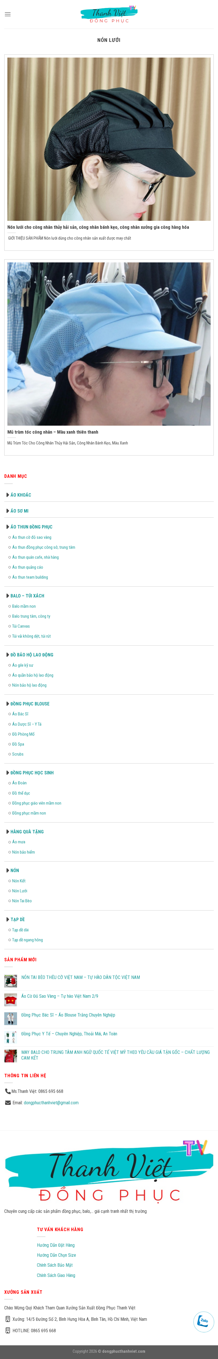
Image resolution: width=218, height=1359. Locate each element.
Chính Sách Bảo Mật (55, 1265)
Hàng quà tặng (27, 831)
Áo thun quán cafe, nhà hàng (35, 557)
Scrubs (18, 754)
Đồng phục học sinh (32, 773)
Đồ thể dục (21, 793)
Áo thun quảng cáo (27, 567)
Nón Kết (19, 880)
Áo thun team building (30, 577)
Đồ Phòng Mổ (23, 734)
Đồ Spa (18, 744)
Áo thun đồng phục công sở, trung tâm (43, 547)
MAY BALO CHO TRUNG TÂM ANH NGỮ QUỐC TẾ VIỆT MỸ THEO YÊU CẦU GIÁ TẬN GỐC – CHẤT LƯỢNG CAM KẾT (115, 1055)
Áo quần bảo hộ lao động (32, 675)
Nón (15, 870)
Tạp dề (18, 919)
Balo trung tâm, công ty (31, 616)
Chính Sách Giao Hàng (56, 1275)
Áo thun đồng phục (32, 527)
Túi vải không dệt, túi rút (31, 636)
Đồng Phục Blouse (30, 704)
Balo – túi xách (27, 596)
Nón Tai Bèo (22, 900)
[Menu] (7, 14)
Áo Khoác (21, 495)
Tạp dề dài (20, 929)
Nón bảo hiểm (23, 852)
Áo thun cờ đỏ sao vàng (31, 537)
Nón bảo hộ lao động (29, 685)
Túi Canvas (21, 626)
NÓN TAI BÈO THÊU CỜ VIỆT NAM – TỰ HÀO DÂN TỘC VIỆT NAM (80, 977)
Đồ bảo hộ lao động (32, 655)
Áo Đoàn (19, 782)
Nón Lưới (19, 890)
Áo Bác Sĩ (20, 714)
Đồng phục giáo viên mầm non (36, 803)
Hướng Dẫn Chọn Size (56, 1255)
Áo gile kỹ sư (22, 665)
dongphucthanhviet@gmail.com (51, 1102)
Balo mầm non (24, 606)
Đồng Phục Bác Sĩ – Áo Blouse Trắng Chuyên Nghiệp (68, 1015)
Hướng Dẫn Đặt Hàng (56, 1245)
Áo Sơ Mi (19, 511)
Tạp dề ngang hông (27, 939)
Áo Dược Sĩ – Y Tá (26, 724)
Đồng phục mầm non (29, 813)
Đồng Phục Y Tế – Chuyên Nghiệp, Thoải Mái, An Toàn (69, 1033)
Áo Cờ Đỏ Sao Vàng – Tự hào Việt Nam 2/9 (59, 996)
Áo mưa (18, 841)
